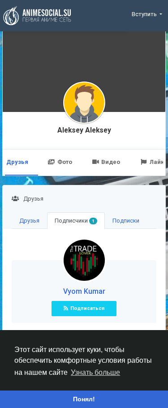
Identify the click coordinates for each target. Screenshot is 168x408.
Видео (110, 162)
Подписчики (75, 220)
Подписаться (87, 308)
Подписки (125, 220)
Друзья (29, 220)
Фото (64, 162)
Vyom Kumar (84, 291)
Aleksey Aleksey (84, 130)
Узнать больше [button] (95, 372)
